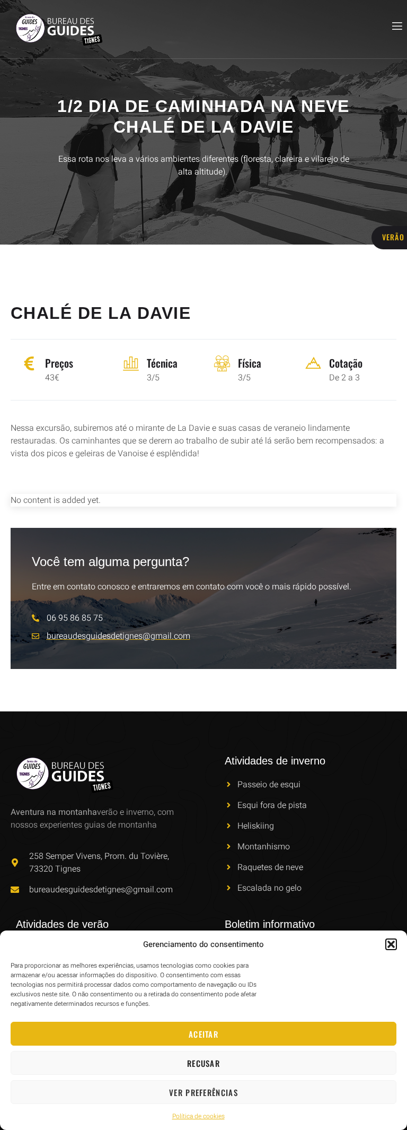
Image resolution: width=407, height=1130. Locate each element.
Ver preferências (203, 1092)
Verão (393, 236)
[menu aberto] (396, 26)
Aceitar (203, 1034)
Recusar (203, 1063)
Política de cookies (198, 1116)
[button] (391, 944)
